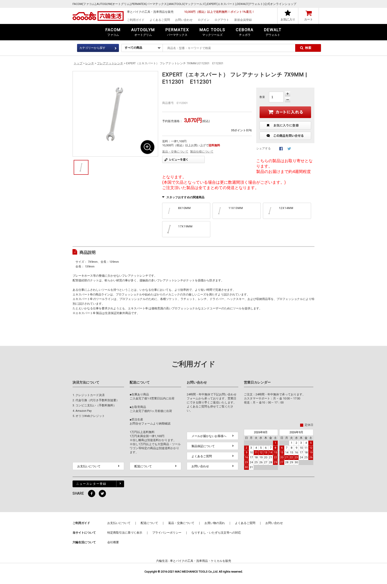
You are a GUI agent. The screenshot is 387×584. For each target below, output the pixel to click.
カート (308, 19)
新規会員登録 (243, 20)
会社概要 (113, 542)
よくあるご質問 (160, 20)
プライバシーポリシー (166, 532)
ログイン (203, 20)
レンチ (89, 63)
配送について (143, 466)
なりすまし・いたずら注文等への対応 (216, 532)
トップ (78, 63)
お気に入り (288, 19)
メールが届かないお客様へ (208, 436)
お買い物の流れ (214, 523)
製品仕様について (201, 151)
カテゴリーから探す (92, 48)
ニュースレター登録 (91, 483)
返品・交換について (175, 151)
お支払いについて (89, 466)
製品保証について (203, 446)
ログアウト (222, 20)
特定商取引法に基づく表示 (124, 532)
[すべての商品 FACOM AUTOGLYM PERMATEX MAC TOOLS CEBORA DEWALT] (142, 47)
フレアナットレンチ (110, 63)
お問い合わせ (184, 20)
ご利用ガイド (135, 20)
